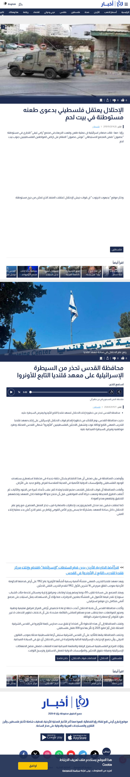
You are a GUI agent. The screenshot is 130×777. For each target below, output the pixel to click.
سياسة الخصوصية (71, 770)
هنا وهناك (13, 12)
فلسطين (75, 12)
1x (19, 392)
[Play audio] (11, 392)
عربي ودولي (49, 12)
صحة (87, 12)
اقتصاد (36, 12)
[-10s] (111, 392)
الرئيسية (125, 12)
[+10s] (119, 392)
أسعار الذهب (110, 12)
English (12, 4)
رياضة (25, 12)
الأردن (97, 12)
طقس (63, 12)
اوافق (33, 765)
